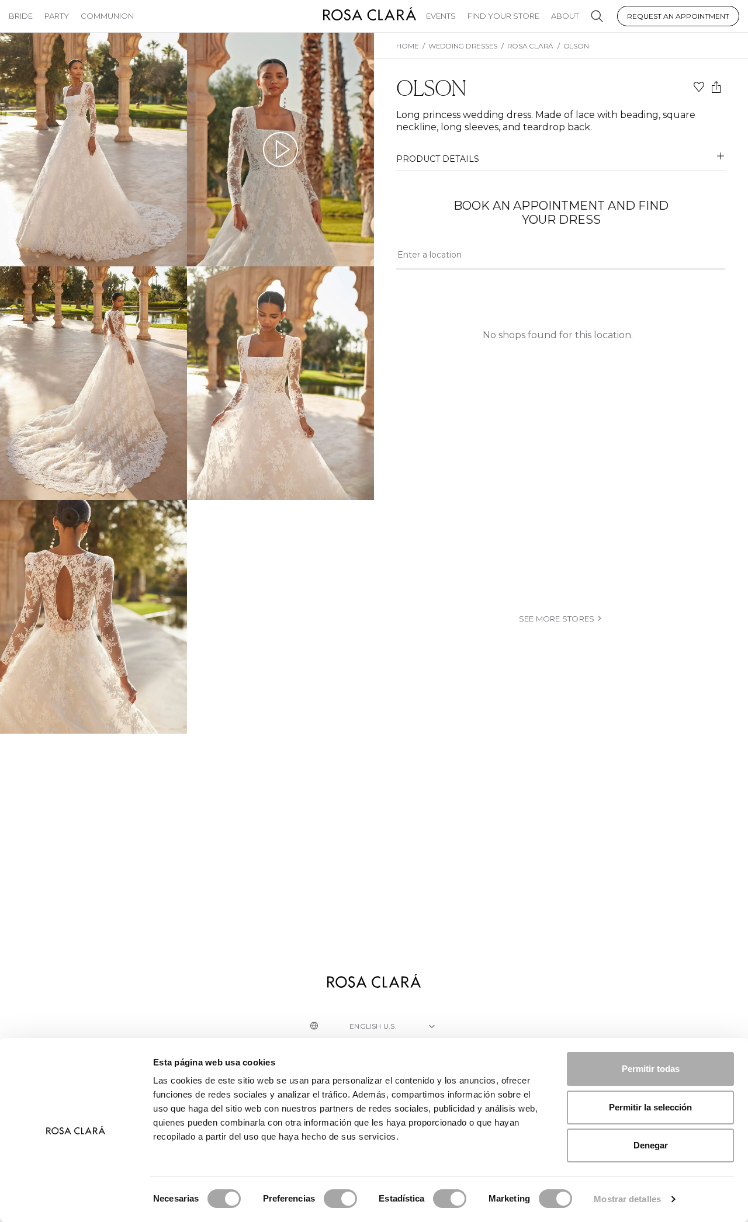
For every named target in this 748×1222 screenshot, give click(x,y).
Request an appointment (678, 16)
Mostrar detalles (627, 1199)
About (565, 15)
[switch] (340, 1198)
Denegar (650, 1145)
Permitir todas (651, 1069)
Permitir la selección (650, 1107)
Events (441, 15)
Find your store (503, 15)
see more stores (557, 618)
